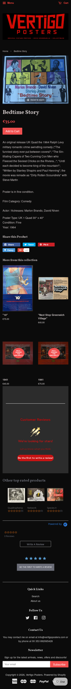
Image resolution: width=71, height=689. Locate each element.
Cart (65, 2)
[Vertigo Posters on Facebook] (36, 618)
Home (5, 51)
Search (35, 596)
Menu (10, 2)
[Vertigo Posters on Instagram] (43, 618)
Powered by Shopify (55, 674)
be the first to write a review (35, 567)
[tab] (35, 544)
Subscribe (59, 664)
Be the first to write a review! (35, 458)
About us (35, 601)
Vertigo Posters (34, 674)
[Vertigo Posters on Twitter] (27, 618)
